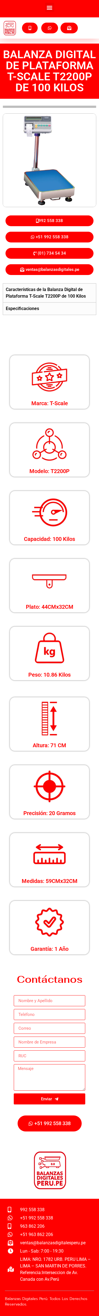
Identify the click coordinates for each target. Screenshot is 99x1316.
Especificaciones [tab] (22, 308)
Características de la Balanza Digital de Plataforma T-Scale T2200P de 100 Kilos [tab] (46, 293)
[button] (49, 7)
